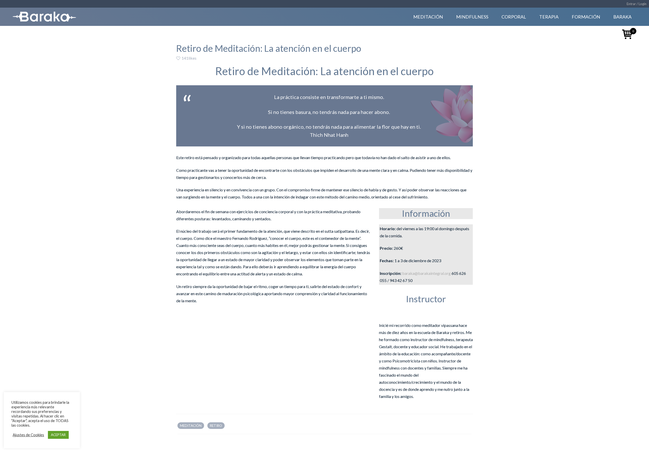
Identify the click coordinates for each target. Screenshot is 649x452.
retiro (216, 426)
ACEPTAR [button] (58, 435)
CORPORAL (513, 17)
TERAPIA (548, 17)
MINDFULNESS (472, 17)
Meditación (191, 426)
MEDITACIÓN (428, 17)
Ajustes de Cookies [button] (28, 435)
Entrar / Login (636, 4)
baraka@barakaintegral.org (426, 273)
